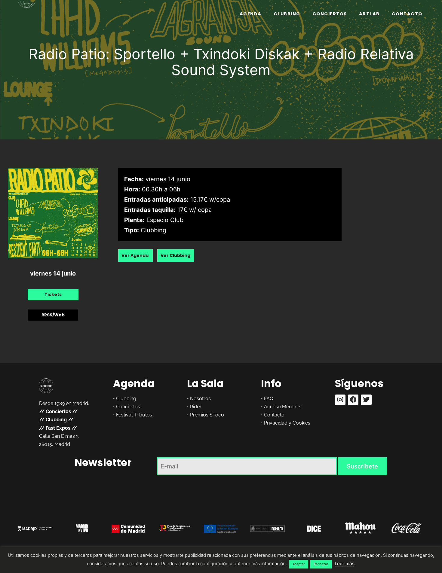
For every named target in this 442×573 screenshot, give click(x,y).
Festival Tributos (134, 415)
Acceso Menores (283, 407)
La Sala (205, 383)
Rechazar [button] (321, 564)
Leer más (345, 563)
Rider (195, 407)
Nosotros (200, 398)
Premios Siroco (207, 415)
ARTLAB (369, 14)
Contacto (407, 14)
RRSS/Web (53, 315)
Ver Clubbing (175, 255)
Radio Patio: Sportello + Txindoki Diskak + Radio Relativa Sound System (221, 62)
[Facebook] (353, 400)
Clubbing (287, 14)
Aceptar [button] (299, 564)
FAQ (268, 398)
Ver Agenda (135, 255)
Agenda (251, 14)
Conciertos (329, 14)
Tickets (53, 294)
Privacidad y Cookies (287, 423)
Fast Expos (58, 428)
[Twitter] (366, 400)
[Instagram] (340, 400)
